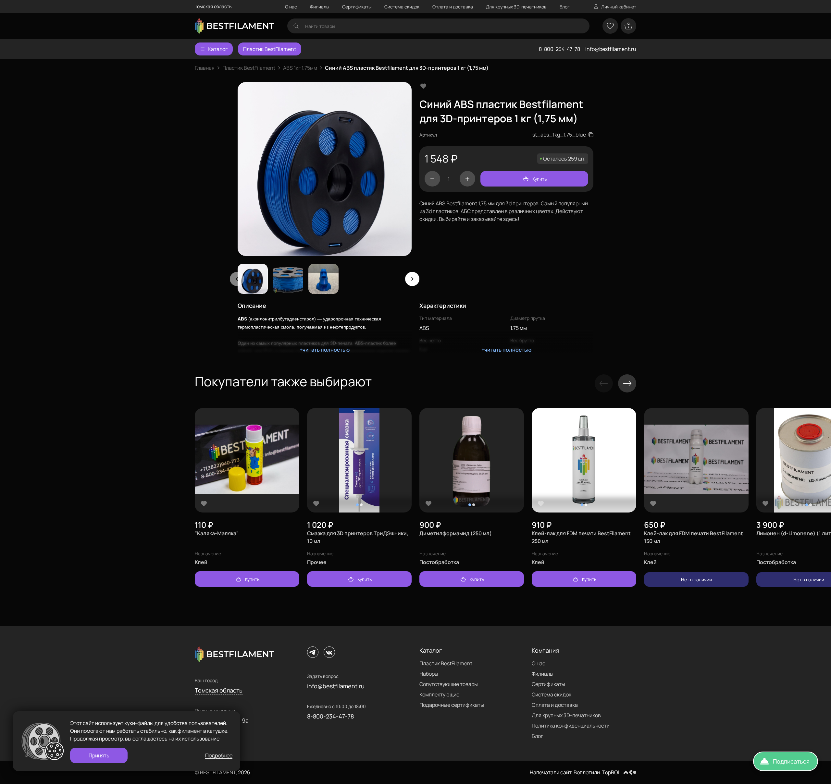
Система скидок (401, 7)
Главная (205, 67)
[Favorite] (203, 503)
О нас (291, 7)
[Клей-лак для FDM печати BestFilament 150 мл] (696, 460)
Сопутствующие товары (448, 684)
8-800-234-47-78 (559, 49)
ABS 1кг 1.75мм (300, 67)
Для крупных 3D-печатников (516, 7)
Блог (565, 7)
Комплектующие (439, 694)
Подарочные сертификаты (451, 704)
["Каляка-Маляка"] (247, 460)
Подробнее (218, 755)
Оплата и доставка (452, 7)
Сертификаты (356, 7)
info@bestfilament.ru (610, 49)
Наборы (428, 673)
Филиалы (319, 7)
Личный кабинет (618, 7)
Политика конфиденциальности (571, 725)
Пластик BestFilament (269, 49)
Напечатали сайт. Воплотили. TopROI (574, 772)
